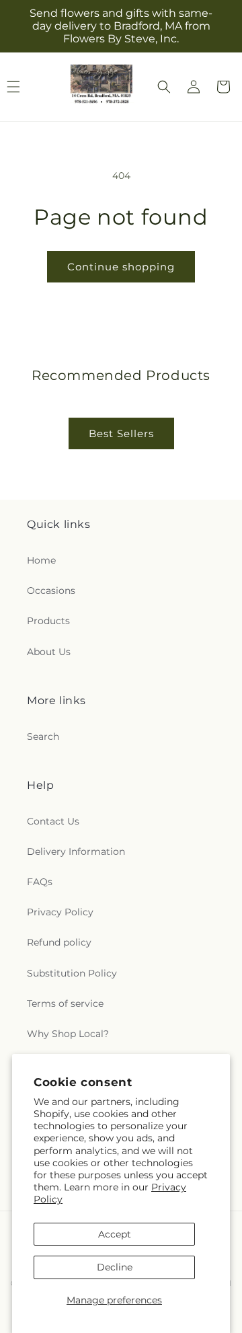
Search (43, 736)
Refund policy (59, 942)
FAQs (39, 882)
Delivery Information (76, 851)
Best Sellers (121, 433)
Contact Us (53, 821)
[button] (164, 87)
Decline (114, 1267)
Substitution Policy (72, 973)
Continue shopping (121, 266)
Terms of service (65, 1003)
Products (48, 621)
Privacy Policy (60, 912)
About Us (49, 652)
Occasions (51, 590)
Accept (114, 1234)
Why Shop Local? (68, 1034)
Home (41, 560)
